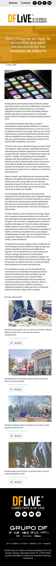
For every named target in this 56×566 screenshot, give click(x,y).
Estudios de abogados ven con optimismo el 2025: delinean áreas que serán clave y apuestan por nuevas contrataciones (28, 332)
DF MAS (15, 544)
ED (40, 544)
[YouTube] (44, 3)
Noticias (13, 3)
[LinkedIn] (49, 3)
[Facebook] (35, 3)
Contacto (25, 3)
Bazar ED (47, 544)
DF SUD (24, 544)
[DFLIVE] (28, 16)
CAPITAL (32, 544)
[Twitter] (40, 3)
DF (8, 544)
